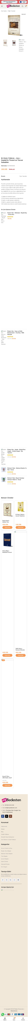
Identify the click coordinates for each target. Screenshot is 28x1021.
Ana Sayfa (3, 11)
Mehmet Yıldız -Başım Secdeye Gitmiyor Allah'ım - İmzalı (15, 478)
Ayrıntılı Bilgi (9, 1018)
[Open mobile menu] (2, 6)
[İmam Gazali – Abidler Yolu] (7, 509)
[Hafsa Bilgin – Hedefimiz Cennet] (7, 539)
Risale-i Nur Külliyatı (6, 751)
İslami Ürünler (4, 762)
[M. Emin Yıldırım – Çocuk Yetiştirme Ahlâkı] (20, 506)
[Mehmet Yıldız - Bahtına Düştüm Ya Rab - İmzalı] (3, 471)
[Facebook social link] (2, 716)
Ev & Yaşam (4, 767)
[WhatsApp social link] (14, 780)
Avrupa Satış (23, 2)
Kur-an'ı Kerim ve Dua (6, 749)
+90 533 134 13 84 (9, 705)
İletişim (3, 729)
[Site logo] (12, 6)
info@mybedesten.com (11, 708)
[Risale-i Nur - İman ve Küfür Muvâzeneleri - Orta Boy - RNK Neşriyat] (3, 388)
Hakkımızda (4, 727)
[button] (7, 526)
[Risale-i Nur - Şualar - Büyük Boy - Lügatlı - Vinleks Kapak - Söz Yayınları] (3, 457)
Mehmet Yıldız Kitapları (7, 754)
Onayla (18, 1018)
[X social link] (6, 716)
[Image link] (11, 701)
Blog (2, 732)
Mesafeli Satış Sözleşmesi (7, 737)
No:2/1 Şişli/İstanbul (7, 713)
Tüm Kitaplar (4, 756)
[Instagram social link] (10, 716)
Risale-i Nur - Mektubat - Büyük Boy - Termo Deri (16, 213)
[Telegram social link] (18, 780)
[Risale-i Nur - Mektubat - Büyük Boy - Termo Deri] (3, 270)
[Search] (21, 6)
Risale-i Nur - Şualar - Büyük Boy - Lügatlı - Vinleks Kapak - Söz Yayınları (16, 451)
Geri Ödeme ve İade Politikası (8, 740)
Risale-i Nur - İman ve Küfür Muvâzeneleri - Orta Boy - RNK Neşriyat (15, 332)
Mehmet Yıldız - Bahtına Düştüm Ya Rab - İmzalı (16, 468)
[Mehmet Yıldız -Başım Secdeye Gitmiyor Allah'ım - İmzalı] (3, 481)
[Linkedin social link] (10, 780)
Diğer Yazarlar (11, 11)
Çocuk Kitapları (5, 759)
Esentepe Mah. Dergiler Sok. (13, 711)
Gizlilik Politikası (5, 735)
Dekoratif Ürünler (5, 764)
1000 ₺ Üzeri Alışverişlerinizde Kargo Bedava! (9, 2)
